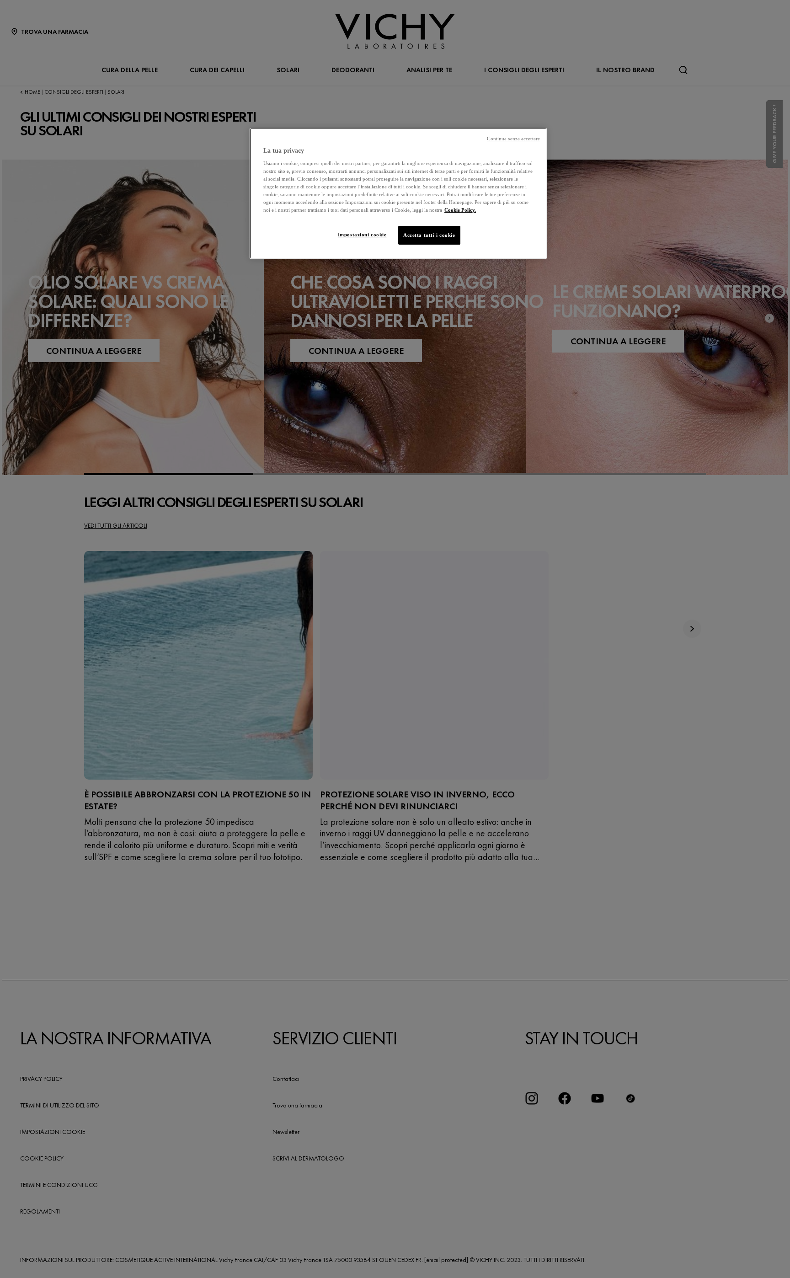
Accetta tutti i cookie (429, 235)
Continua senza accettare (513, 138)
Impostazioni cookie (362, 234)
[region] (398, 193)
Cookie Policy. (460, 210)
